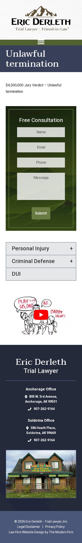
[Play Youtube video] (41, 314)
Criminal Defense (33, 261)
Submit (41, 213)
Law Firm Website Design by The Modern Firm (41, 532)
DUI (16, 274)
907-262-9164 (44, 409)
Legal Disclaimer (28, 526)
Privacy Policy (55, 526)
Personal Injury (30, 249)
